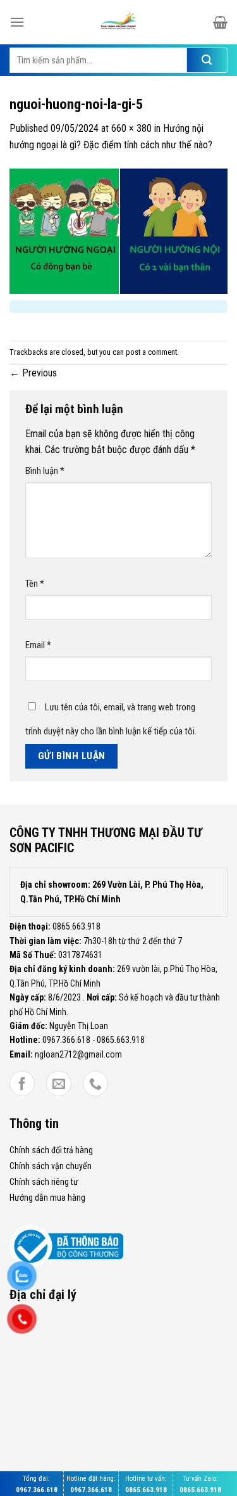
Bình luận (44, 470)
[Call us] (95, 1084)
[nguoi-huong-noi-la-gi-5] (118, 230)
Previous (33, 373)
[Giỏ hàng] (220, 22)
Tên (34, 583)
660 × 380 (131, 128)
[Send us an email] (58, 1084)
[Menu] (17, 21)
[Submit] (207, 60)
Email (38, 645)
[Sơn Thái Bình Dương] (118, 22)
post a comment (151, 352)
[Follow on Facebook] (22, 1084)
